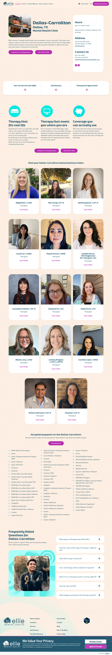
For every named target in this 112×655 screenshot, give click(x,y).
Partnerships (61, 634)
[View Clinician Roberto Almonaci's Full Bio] (40, 393)
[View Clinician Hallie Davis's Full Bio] (88, 289)
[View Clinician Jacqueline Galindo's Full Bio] (24, 289)
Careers (51, 4)
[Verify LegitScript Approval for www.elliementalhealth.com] (87, 620)
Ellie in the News (62, 630)
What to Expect (43, 4)
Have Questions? (56, 443)
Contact (59, 622)
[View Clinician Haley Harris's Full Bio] (56, 289)
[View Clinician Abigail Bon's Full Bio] (24, 183)
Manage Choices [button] (96, 641)
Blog (58, 626)
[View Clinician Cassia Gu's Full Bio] (24, 234)
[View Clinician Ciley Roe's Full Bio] (72, 393)
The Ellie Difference (32, 4)
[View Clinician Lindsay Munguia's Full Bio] (56, 340)
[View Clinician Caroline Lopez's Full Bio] (88, 340)
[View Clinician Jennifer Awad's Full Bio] (88, 234)
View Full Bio (24, 210)
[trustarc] (107, 653)
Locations (18, 4)
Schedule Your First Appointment (20, 52)
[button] (80, 539)
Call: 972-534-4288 (43, 52)
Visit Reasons (34, 630)
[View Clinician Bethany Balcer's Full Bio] (88, 183)
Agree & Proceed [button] (95, 646)
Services (24, 4)
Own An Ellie (61, 619)
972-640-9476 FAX (81, 57)
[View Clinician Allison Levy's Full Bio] (24, 340)
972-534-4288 (80, 55)
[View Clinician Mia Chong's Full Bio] (56, 183)
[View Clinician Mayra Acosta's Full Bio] (56, 234)
